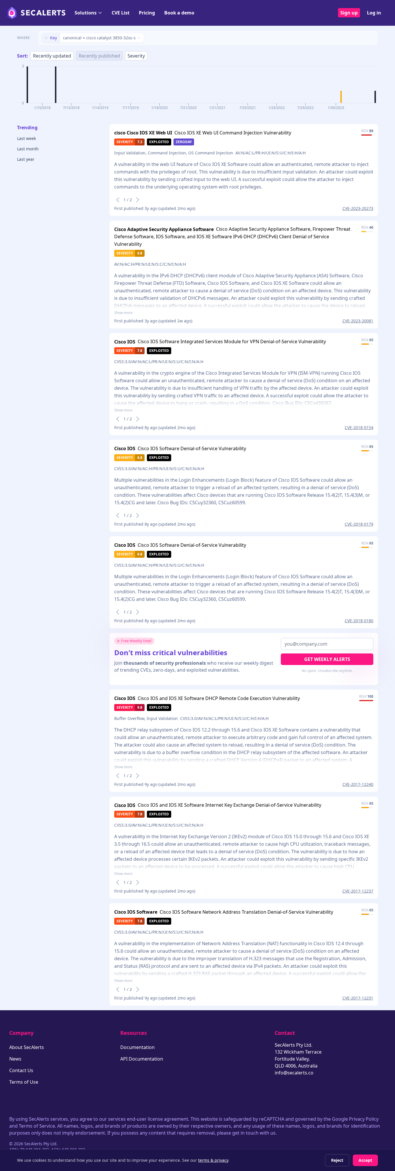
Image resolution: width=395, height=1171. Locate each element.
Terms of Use (23, 1082)
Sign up (349, 13)
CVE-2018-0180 (359, 620)
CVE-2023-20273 (357, 208)
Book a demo (179, 13)
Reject (337, 1160)
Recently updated (52, 56)
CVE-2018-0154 (359, 427)
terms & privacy (213, 1160)
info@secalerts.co (294, 1073)
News (15, 1059)
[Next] (137, 199)
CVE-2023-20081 (357, 321)
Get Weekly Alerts (327, 659)
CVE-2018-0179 (359, 524)
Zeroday (184, 141)
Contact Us (21, 1070)
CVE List (121, 13)
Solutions (86, 13)
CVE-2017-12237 (357, 891)
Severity (136, 56)
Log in (374, 13)
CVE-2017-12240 (357, 784)
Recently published (99, 56)
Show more (123, 313)
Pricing (147, 13)
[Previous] (117, 199)
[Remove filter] (46, 38)
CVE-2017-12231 (357, 998)
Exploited (159, 141)
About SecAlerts (26, 1047)
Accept (365, 1160)
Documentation (137, 1047)
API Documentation (141, 1059)
